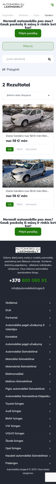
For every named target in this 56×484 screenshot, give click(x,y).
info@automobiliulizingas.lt (28, 288)
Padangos (11, 463)
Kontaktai (11, 336)
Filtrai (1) (28, 46)
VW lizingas (12, 425)
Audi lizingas (13, 411)
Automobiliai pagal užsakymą (23, 344)
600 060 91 (28, 280)
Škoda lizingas (14, 440)
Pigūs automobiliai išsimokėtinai (24, 388)
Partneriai (11, 317)
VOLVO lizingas (14, 433)
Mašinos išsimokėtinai (18, 381)
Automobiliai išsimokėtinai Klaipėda (27, 396)
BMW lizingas (13, 418)
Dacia (36, 15)
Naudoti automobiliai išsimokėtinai (26, 455)
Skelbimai (23, 15)
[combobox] (28, 95)
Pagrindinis (7, 15)
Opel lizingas (13, 448)
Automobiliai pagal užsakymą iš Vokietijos (24, 327)
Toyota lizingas (14, 403)
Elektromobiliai (14, 373)
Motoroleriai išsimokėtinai (20, 366)
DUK (8, 310)
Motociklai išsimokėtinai (19, 359)
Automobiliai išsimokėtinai (21, 351)
